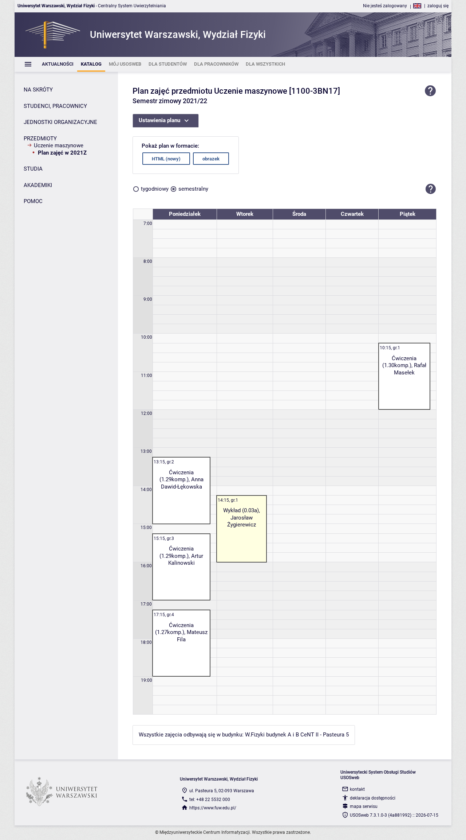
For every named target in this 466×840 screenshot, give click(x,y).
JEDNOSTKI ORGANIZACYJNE (60, 122)
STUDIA (33, 169)
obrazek (211, 159)
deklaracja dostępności (372, 798)
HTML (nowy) (166, 159)
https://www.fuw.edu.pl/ (212, 807)
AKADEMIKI (38, 185)
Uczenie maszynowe (58, 145)
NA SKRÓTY (38, 89)
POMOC (33, 201)
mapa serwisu (364, 806)
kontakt (357, 789)
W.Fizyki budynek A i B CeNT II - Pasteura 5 (297, 734)
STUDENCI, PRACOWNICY (55, 106)
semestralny (193, 189)
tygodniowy (155, 189)
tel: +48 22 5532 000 (209, 799)
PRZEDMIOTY (40, 138)
